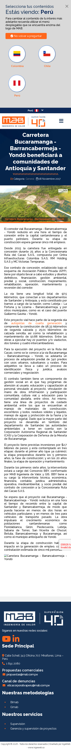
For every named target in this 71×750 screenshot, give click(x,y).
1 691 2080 (12, 663)
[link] (17, 86)
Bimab (14, 702)
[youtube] (6, 639)
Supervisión (17, 724)
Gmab (14, 707)
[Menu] (61, 121)
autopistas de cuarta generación (36, 323)
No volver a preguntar (27, 36)
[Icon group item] (16, 639)
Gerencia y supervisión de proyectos (33, 728)
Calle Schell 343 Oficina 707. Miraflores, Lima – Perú (32, 657)
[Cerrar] (67, 6)
